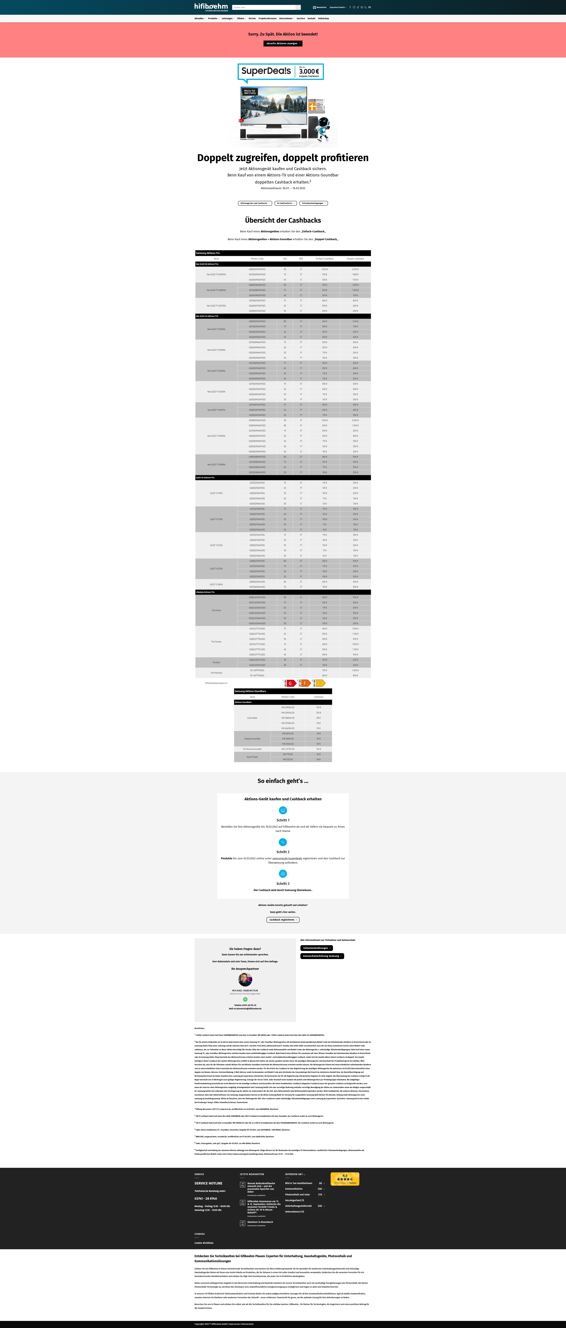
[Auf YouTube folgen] (369, 7)
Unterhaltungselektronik (298, 1206)
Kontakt (311, 18)
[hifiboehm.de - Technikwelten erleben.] (211, 7)
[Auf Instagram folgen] (354, 7)
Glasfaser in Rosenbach (260, 1222)
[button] (320, 7)
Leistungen (227, 18)
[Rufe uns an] (366, 7)
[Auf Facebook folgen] (350, 7)
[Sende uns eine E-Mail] (362, 7)
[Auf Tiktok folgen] (358, 7)
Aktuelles (199, 18)
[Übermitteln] (298, 7)
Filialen (240, 18)
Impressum (234, 1324)
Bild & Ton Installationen (298, 1183)
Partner (252, 18)
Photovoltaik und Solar (297, 1194)
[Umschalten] (324, 1183)
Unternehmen (285, 18)
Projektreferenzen (268, 18)
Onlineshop (323, 18)
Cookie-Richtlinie (204, 1243)
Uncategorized (293, 1200)
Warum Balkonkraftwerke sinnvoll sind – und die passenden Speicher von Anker (261, 1187)
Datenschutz (248, 1324)
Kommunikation (293, 1188)
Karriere (301, 18)
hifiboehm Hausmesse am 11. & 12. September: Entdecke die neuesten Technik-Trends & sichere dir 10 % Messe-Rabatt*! (264, 1207)
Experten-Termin (337, 7)
